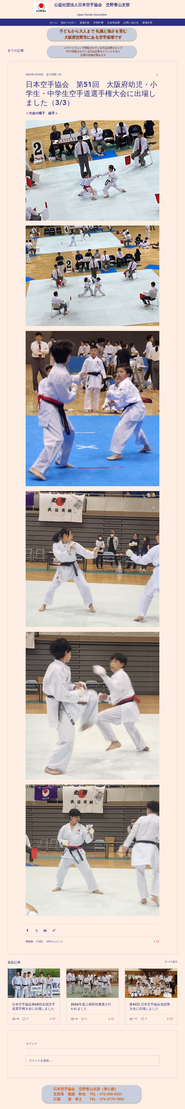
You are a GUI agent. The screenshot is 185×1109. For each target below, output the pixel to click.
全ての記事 (16, 50)
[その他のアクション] (157, 74)
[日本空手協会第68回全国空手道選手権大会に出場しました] (34, 983)
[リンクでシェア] (54, 930)
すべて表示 (171, 961)
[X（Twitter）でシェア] (36, 930)
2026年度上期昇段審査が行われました (91, 1006)
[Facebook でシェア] (27, 930)
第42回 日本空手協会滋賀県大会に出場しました (149, 1006)
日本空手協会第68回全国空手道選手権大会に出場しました (33, 1006)
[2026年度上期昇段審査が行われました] (92, 983)
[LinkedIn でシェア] (45, 930)
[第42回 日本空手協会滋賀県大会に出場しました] (151, 983)
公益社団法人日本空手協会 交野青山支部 (92, 5)
